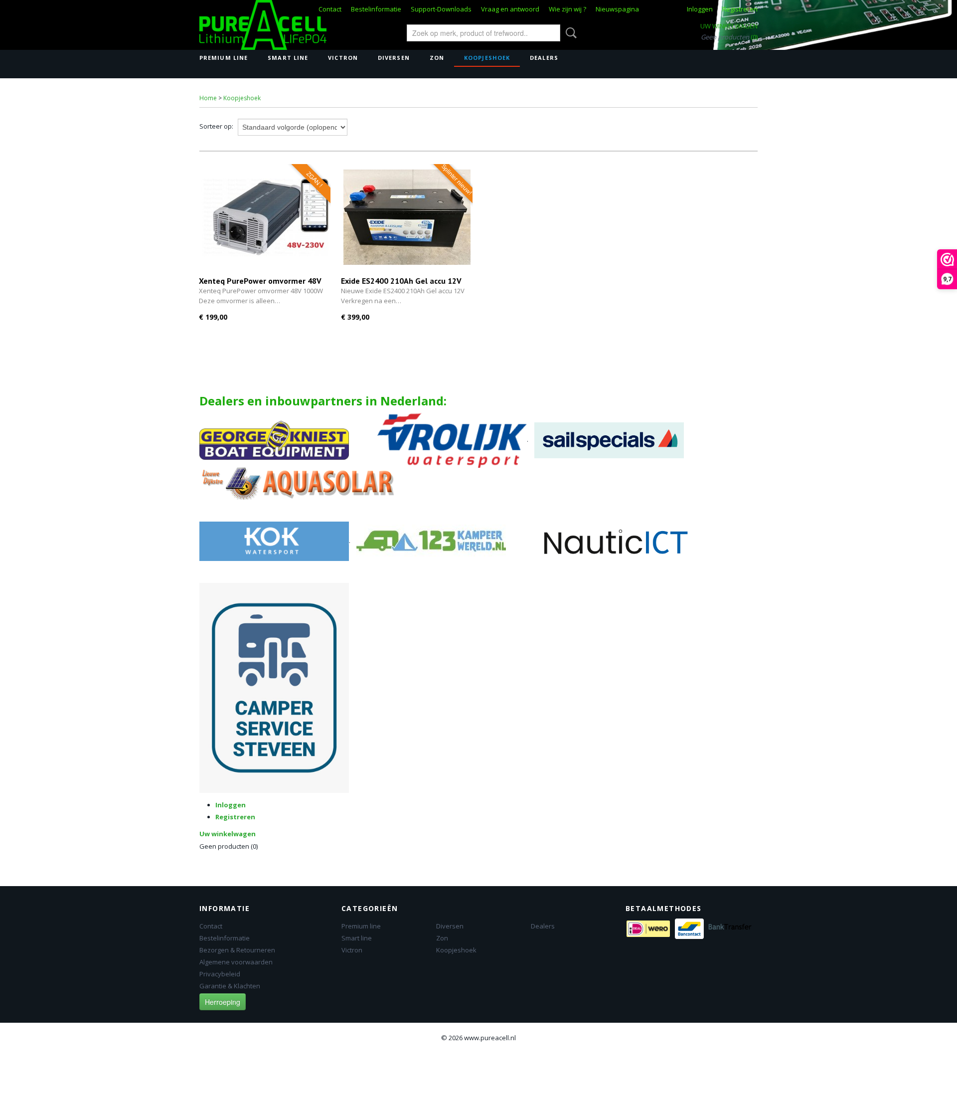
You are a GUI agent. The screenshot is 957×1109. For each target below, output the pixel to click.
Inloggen (700, 8)
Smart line (288, 57)
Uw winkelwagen (729, 25)
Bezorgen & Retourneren (237, 949)
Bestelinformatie (376, 8)
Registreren (740, 8)
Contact (330, 8)
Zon (437, 57)
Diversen (394, 57)
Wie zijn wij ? (567, 8)
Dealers (544, 57)
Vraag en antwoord (510, 8)
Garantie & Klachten (229, 985)
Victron (343, 57)
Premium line (223, 57)
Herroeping (222, 1002)
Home (208, 98)
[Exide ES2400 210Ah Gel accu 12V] (407, 217)
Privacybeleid (219, 973)
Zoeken (569, 32)
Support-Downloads (441, 8)
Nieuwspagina (617, 8)
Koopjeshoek (487, 57)
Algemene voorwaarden (236, 961)
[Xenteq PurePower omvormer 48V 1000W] (264, 217)
